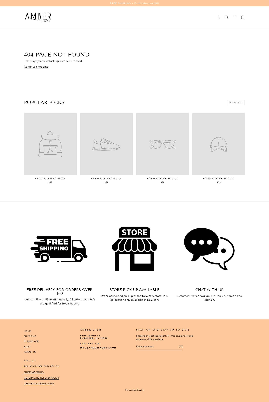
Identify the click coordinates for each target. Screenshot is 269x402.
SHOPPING (30, 336)
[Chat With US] (209, 249)
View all (236, 102)
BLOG (27, 346)
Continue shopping (36, 66)
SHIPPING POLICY (34, 372)
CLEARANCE (31, 341)
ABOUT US (30, 351)
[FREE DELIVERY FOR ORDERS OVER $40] (59, 249)
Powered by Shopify (134, 390)
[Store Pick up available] (134, 249)
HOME (27, 331)
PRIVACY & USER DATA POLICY (41, 366)
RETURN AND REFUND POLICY (41, 377)
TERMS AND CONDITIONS (39, 383)
